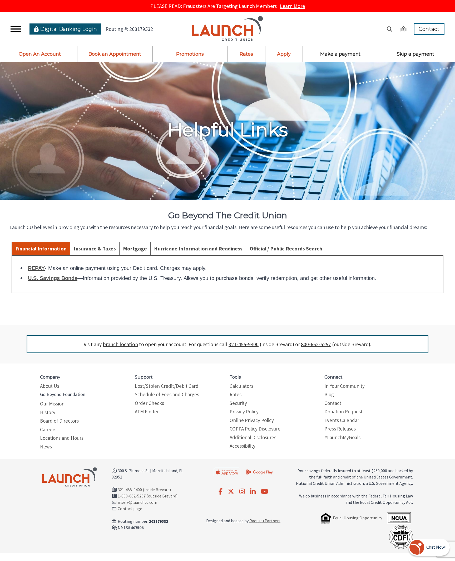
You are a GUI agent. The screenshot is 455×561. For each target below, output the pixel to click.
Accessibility (242, 446)
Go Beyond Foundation (62, 394)
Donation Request (343, 411)
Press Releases (340, 428)
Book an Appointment (114, 54)
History (47, 412)
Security (238, 403)
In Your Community (344, 386)
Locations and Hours (61, 438)
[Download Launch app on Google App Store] (259, 471)
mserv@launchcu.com (137, 502)
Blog (329, 394)
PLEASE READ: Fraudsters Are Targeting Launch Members (227, 6)
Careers (48, 429)
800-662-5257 (316, 344)
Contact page (130, 508)
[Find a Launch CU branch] (402, 29)
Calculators (241, 386)
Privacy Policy (244, 411)
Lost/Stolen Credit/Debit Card (167, 386)
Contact (429, 29)
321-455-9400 (244, 344)
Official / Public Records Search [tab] (286, 248)
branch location (120, 344)
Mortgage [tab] (135, 248)
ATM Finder (147, 411)
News (46, 446)
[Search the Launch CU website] (389, 29)
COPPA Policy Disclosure (255, 428)
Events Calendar (341, 420)
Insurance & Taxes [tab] (95, 248)
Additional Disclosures (253, 437)
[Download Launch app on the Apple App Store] (227, 471)
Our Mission (52, 403)
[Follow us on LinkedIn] (253, 491)
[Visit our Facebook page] (220, 491)
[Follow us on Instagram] (242, 491)
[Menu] (16, 29)
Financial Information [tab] (41, 248)
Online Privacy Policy (252, 420)
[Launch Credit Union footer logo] (69, 477)
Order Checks (149, 403)
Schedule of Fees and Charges (167, 394)
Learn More (292, 6)
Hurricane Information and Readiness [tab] (198, 248)
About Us (49, 386)
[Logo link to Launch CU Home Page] (227, 29)
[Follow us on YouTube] (264, 491)
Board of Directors (59, 421)
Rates (246, 54)
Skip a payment (415, 54)
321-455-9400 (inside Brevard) (144, 489)
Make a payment (340, 54)
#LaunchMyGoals (342, 437)
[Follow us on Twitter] (231, 491)
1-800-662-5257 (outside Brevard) (147, 496)
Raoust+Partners (264, 520)
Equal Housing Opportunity (357, 517)
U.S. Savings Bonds (52, 278)
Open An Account (40, 54)
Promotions (190, 54)
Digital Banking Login (68, 29)
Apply (284, 54)
